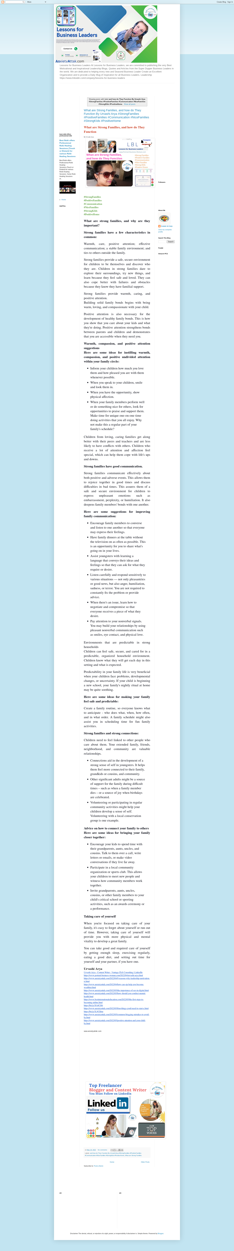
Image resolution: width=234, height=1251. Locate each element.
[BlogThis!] (114, 1150)
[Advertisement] (91, 87)
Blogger (160, 1233)
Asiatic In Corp (166, 226)
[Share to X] (117, 1150)
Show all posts (129, 104)
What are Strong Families (133, 1155)
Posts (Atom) (98, 1166)
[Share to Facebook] (119, 1150)
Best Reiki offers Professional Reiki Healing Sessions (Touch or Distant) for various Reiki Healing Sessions (67, 148)
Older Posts (145, 1162)
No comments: (103, 1150)
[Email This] (111, 1150)
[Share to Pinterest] (122, 1150)
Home (112, 1162)
